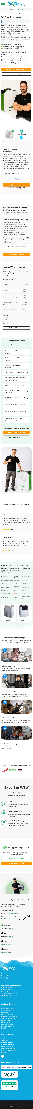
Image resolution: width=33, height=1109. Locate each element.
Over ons (4, 974)
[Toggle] (4, 173)
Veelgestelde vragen (7, 1046)
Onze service (5, 1040)
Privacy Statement (21, 1103)
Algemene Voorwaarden (11, 1104)
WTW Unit (7, 13)
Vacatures (4, 980)
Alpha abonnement (7, 1042)
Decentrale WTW (6, 1012)
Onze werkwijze (6, 976)
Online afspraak (6, 1022)
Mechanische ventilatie (8, 1008)
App (19, 9)
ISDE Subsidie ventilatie (8, 1050)
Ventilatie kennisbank (8, 1048)
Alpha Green (4, 982)
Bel (15, 9)
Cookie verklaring (26, 1104)
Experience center (11, 919)
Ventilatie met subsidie (8, 1018)
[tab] (16, 344)
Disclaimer (10, 1103)
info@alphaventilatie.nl (10, 994)
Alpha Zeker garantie (7, 1044)
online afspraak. (13, 913)
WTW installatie (6, 1010)
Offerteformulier (6, 952)
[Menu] (3, 4)
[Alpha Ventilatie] (16, 4)
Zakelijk (3, 1028)
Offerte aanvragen (7, 1024)
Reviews (3, 1052)
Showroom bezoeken (7, 1026)
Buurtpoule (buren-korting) (9, 1016)
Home (2, 13)
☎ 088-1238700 (6, 995)
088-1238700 (9, 928)
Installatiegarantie (7, 978)
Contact (3, 1038)
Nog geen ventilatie (7, 1014)
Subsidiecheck (5, 1020)
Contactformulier (6, 944)
